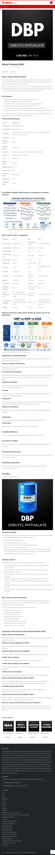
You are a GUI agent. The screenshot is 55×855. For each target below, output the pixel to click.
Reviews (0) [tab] (13, 71)
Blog (3, 795)
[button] (48, 3)
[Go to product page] (8, 726)
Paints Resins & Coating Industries (9, 836)
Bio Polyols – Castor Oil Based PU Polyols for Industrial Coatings (15, 814)
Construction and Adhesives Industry (10, 821)
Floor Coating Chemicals (7, 825)
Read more (7, 737)
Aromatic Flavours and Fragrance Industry (11, 812)
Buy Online (4, 804)
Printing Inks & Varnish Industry (8, 843)
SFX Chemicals (5, 845)
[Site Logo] (9, 2)
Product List (4, 801)
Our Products (5, 799)
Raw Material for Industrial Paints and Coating (11, 840)
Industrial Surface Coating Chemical (9, 832)
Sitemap (4, 797)
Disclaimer (4, 810)
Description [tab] (5, 71)
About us (4, 806)
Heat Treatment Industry (7, 827)
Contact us (4, 808)
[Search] (17, 6)
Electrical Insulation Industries (8, 823)
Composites (4, 819)
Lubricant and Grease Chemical (8, 834)
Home (3, 793)
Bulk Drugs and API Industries (8, 817)
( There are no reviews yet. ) (15, 66)
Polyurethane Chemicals (7, 838)
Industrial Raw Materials (7, 830)
